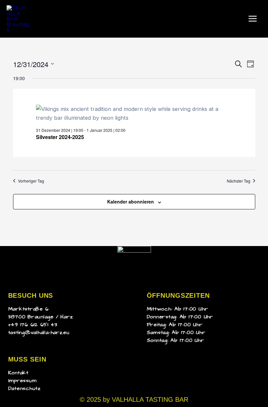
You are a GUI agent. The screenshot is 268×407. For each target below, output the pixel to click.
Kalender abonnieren (130, 201)
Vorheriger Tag (31, 181)
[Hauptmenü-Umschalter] (252, 19)
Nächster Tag (238, 181)
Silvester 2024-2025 (60, 137)
